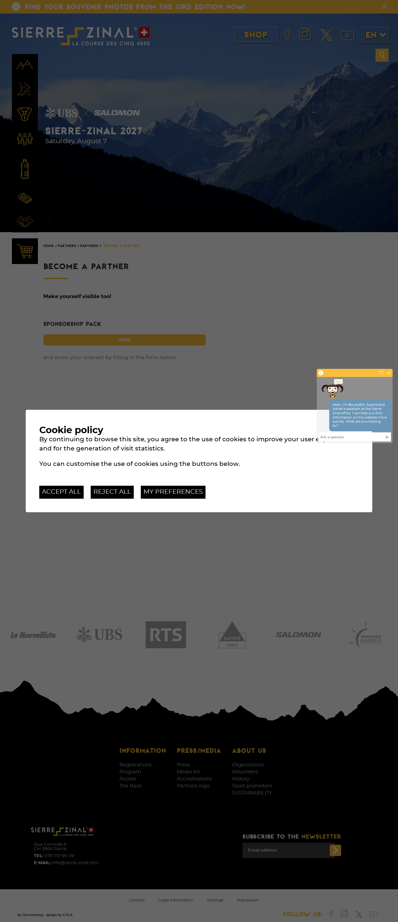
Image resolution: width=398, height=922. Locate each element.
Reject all (112, 492)
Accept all (61, 492)
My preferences (173, 492)
